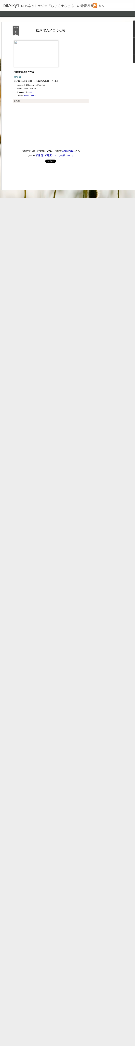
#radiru (26, 95)
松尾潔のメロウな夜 (51, 30)
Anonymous (68, 150)
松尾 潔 (39, 155)
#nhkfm (33, 95)
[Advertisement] (106, 78)
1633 (30, 92)
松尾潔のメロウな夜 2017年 (59, 155)
